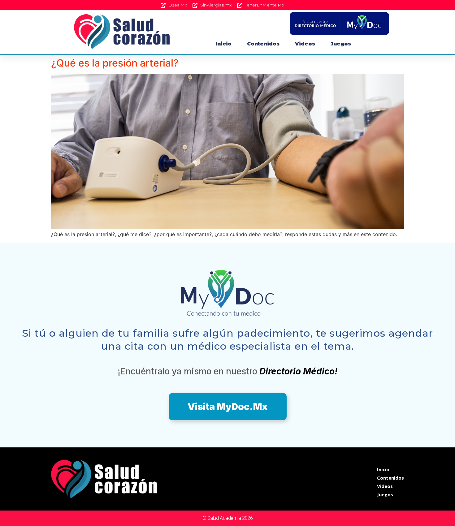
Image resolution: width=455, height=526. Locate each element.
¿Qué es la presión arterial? (115, 63)
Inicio (223, 44)
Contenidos (263, 44)
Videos (305, 44)
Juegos (341, 44)
